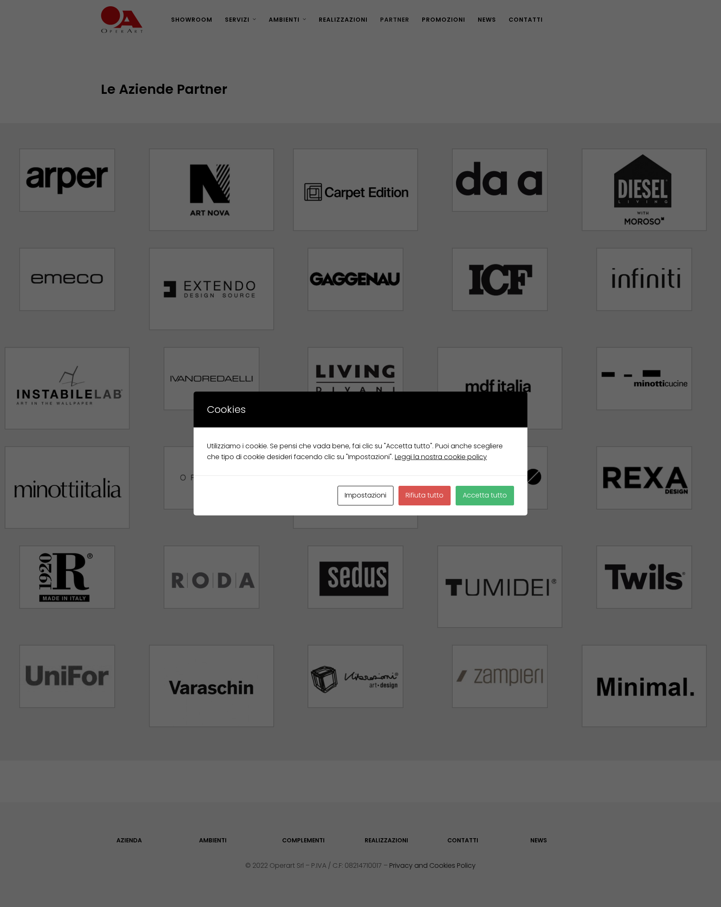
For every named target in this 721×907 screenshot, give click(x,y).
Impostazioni (365, 495)
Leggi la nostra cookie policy (441, 457)
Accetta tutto (485, 495)
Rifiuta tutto (425, 495)
